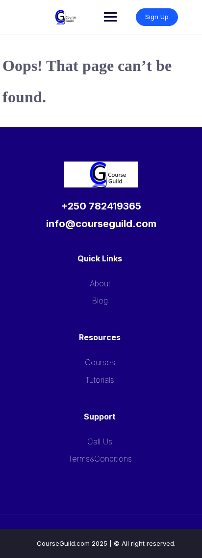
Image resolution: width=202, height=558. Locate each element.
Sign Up (157, 17)
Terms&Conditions (100, 459)
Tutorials (99, 380)
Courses (100, 362)
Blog (100, 300)
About (100, 283)
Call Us (99, 441)
